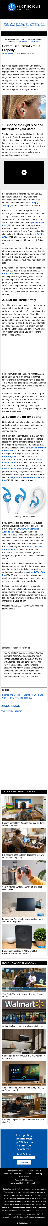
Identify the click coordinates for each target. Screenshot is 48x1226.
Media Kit (8, 1174)
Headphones (27, 695)
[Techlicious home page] (24, 7)
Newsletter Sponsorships (23, 1174)
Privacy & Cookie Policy (29, 1183)
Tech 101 (28, 698)
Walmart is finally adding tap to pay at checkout (23, 1026)
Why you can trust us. (31, 41)
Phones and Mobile (11, 695)
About (15, 1170)
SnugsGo (6, 274)
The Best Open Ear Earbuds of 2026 (33, 26)
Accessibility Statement (24, 1180)
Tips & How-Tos (16, 698)
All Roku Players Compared (27, 23)
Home (9, 1170)
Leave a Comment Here (11, 711)
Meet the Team (25, 1170)
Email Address (24, 1154)
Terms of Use (14, 1183)
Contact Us (36, 1170)
